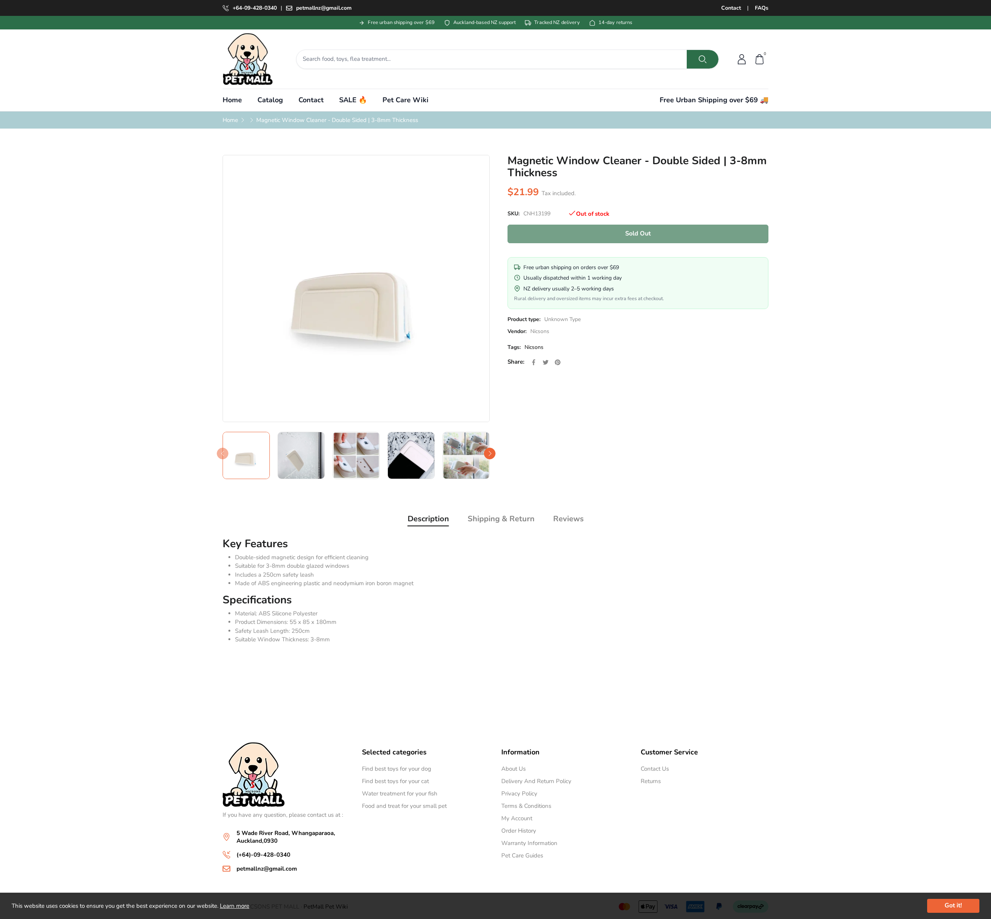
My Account (516, 818)
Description (428, 519)
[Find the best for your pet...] (702, 59)
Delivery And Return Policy (536, 781)
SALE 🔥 (353, 100)
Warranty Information (529, 843)
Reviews (568, 519)
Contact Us (655, 769)
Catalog (270, 100)
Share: (516, 362)
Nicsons (539, 331)
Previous (222, 453)
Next (490, 453)
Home (232, 100)
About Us (513, 769)
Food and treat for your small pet (404, 806)
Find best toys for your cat (395, 781)
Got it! (953, 905)
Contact (731, 8)
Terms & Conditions (526, 806)
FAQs (761, 8)
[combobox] (492, 59)
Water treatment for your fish (399, 793)
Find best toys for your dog (396, 769)
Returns (651, 781)
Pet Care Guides (522, 855)
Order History (518, 831)
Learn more (234, 906)
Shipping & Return (501, 519)
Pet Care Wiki (405, 100)
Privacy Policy (519, 793)
